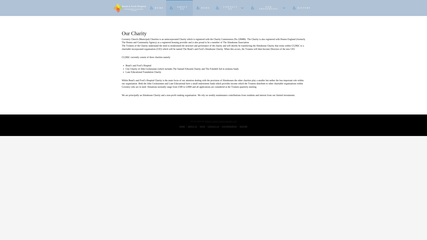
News (202, 127)
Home (182, 127)
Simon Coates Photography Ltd (221, 121)
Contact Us (213, 127)
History (244, 127)
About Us (192, 127)
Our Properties (229, 127)
